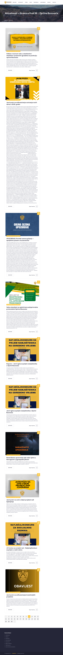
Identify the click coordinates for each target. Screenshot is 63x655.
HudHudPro (14, 653)
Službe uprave (8, 645)
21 (32, 619)
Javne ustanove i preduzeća (10, 646)
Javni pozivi (8, 641)
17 (20, 619)
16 (17, 619)
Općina (26, 2)
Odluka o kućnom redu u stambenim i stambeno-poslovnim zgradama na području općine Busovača (21, 55)
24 (6, 621)
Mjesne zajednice (9, 643)
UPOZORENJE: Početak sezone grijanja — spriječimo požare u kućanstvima (20, 239)
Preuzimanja (36, 2)
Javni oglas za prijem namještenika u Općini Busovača (21, 412)
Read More (10, 70)
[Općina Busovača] (8, 2)
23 (37, 619)
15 (14, 619)
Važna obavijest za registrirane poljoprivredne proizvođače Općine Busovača (22, 308)
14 (11, 619)
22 (35, 619)
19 (26, 619)
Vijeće (30, 2)
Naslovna (14, 2)
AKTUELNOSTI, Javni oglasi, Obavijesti (14, 51)
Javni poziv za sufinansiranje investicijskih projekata (20, 596)
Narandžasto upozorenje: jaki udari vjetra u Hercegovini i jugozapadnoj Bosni (21, 458)
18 (23, 619)
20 (29, 619)
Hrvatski (54, 2)
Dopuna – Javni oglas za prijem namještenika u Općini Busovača (21, 365)
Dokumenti (8, 638)
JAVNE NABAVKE (42, 2)
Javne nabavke (8, 640)
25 (8, 621)
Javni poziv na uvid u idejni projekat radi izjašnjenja (20, 501)
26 (11, 621)
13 (8, 619)
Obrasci (7, 636)
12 (5, 619)
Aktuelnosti (20, 2)
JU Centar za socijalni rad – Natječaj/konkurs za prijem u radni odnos (21, 549)
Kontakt (49, 2)
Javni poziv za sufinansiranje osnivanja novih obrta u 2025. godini (21, 103)
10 (34, 616)
